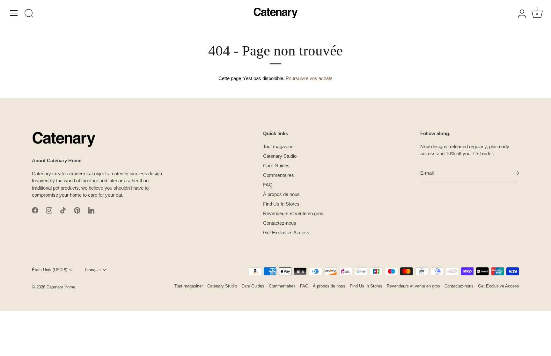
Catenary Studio (280, 156)
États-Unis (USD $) (49, 269)
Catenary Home (61, 287)
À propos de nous (281, 194)
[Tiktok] (63, 210)
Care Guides (276, 165)
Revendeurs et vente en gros (293, 213)
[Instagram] (49, 210)
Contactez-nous (279, 223)
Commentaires (278, 175)
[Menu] (14, 13)
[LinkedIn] (91, 210)
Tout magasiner (279, 146)
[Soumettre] (516, 173)
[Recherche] (29, 14)
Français (93, 269)
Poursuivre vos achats (309, 78)
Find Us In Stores (281, 204)
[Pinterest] (77, 210)
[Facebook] (35, 210)
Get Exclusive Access (286, 232)
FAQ (268, 184)
